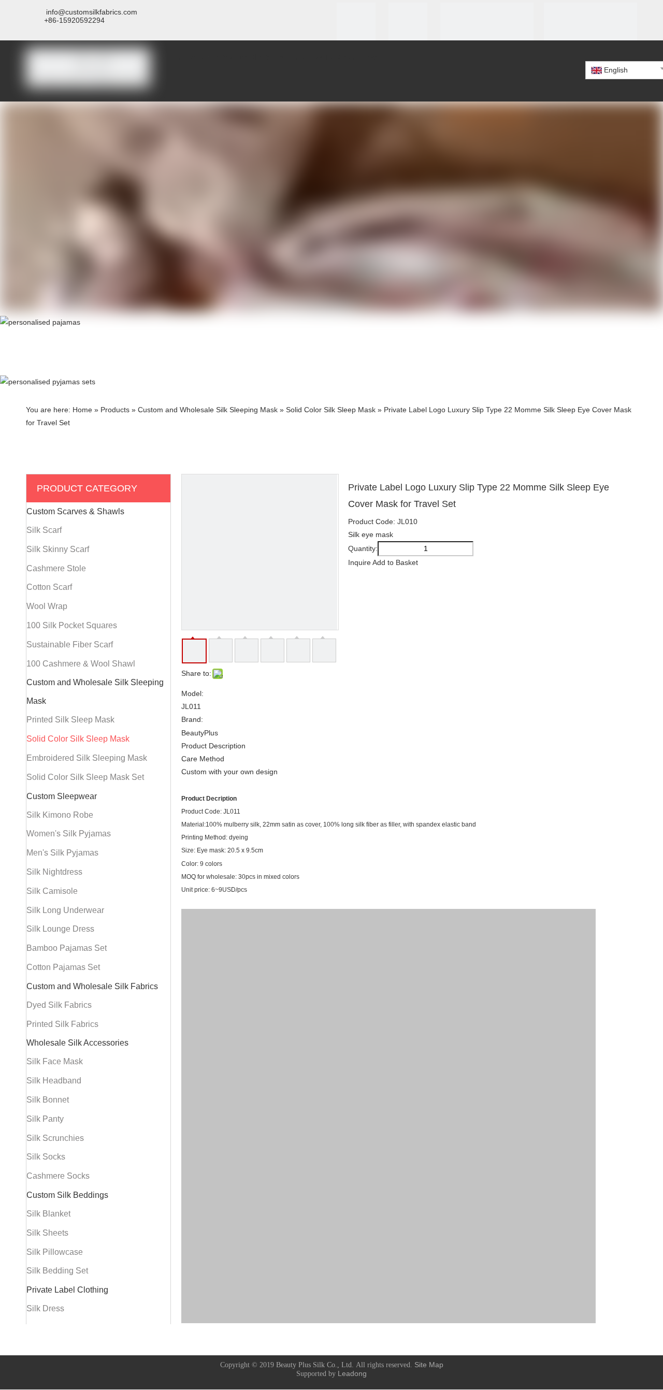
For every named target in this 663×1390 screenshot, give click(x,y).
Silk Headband (53, 1080)
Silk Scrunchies (55, 1138)
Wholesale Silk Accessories (77, 1042)
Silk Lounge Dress (60, 928)
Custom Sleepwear (61, 796)
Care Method (202, 759)
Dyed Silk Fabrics (59, 1005)
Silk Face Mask (54, 1061)
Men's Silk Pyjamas (62, 852)
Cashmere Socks (58, 1175)
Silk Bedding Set (57, 1270)
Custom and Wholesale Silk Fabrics (92, 986)
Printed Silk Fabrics (62, 1024)
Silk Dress (45, 1308)
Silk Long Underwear (65, 910)
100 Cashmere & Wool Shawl (80, 663)
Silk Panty (45, 1118)
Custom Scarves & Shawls (75, 511)
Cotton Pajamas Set (63, 967)
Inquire (359, 562)
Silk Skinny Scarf (57, 549)
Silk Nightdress (54, 871)
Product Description (213, 746)
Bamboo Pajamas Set (66, 948)
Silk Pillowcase (54, 1252)
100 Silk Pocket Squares (71, 625)
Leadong (352, 1373)
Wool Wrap (46, 606)
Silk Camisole (52, 891)
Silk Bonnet (47, 1099)
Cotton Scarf (49, 587)
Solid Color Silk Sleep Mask (77, 738)
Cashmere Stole (56, 568)
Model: (192, 693)
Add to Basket (395, 562)
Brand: (192, 719)
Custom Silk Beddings (67, 1195)
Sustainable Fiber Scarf (69, 644)
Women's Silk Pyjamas (68, 833)
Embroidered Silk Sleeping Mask (86, 758)
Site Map (428, 1364)
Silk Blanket (48, 1213)
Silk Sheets (47, 1232)
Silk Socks (45, 1156)
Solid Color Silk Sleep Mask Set (85, 777)
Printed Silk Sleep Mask (70, 719)
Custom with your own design (229, 772)
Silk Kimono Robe (59, 814)
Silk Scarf (44, 530)
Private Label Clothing (67, 1289)
